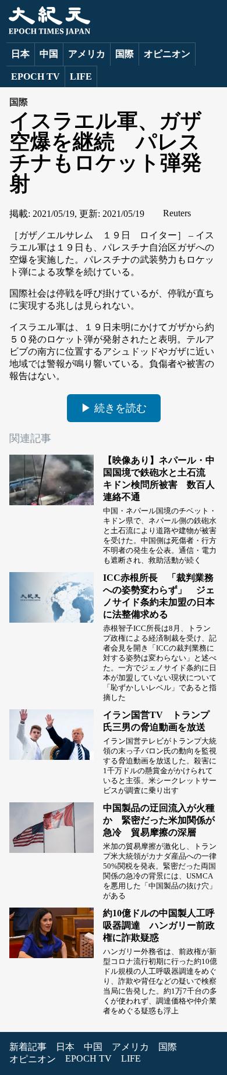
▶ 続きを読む (114, 408)
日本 (20, 54)
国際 (124, 54)
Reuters (177, 213)
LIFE (81, 76)
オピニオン (167, 54)
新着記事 (28, 1047)
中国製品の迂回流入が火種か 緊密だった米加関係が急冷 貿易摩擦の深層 (159, 820)
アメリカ (86, 54)
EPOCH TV (35, 76)
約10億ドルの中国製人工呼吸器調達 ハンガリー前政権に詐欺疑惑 (159, 925)
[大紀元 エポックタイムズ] (48, 32)
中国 (49, 54)
